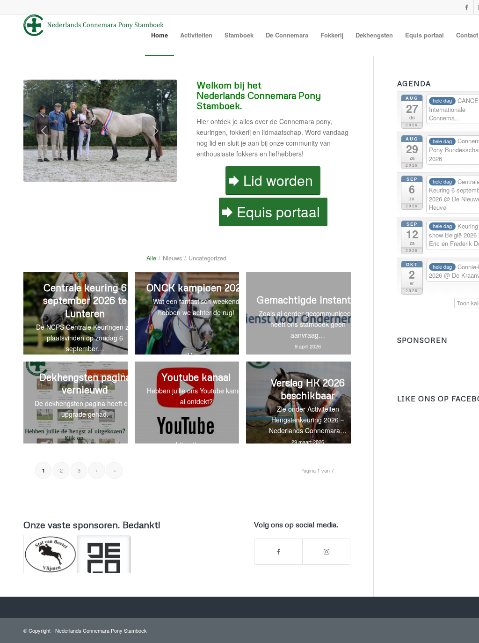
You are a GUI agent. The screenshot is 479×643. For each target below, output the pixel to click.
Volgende (156, 131)
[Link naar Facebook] (466, 7)
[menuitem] (159, 35)
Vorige (44, 131)
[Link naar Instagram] (326, 551)
